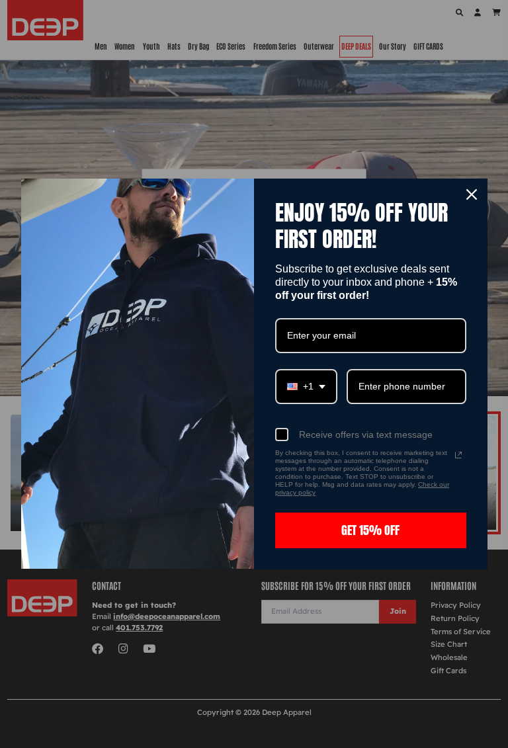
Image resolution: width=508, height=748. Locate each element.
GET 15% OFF (370, 530)
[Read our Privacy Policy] (458, 455)
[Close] (471, 194)
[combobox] (306, 386)
